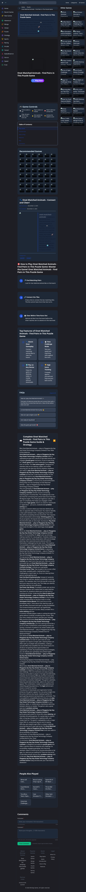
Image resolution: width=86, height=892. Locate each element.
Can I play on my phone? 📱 (28, 420)
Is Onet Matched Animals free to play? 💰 (32, 410)
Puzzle (29, 7)
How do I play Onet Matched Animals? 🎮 (32, 398)
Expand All (53, 393)
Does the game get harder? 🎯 (29, 425)
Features (21, 137)
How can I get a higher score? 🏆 (30, 415)
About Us (52, 854)
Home (67, 2)
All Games (82, 2)
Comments (22, 143)
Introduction (22, 131)
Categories (74, 2)
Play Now (39, 80)
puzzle (22, 258)
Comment (20, 827)
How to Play (22, 134)
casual (28, 258)
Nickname (20, 818)
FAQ (20, 140)
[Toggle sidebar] (2, 2)
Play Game (22, 128)
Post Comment (24, 844)
